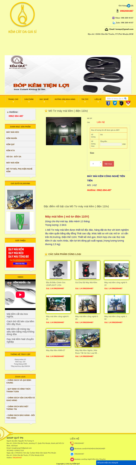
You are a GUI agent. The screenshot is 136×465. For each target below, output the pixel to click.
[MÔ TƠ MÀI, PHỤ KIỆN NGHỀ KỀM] (20, 176)
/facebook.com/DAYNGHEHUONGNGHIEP (89, 449)
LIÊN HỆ (98, 99)
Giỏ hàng (126, 6)
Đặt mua (108, 164)
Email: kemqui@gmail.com (121, 29)
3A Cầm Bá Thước (21, 443)
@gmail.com (27, 448)
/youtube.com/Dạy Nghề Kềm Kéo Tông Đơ (90, 459)
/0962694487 (79, 443)
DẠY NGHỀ (44, 99)
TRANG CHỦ (13, 99)
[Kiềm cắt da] (68, 17)
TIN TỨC (84, 99)
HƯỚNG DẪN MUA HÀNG (65, 99)
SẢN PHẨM (28, 99)
